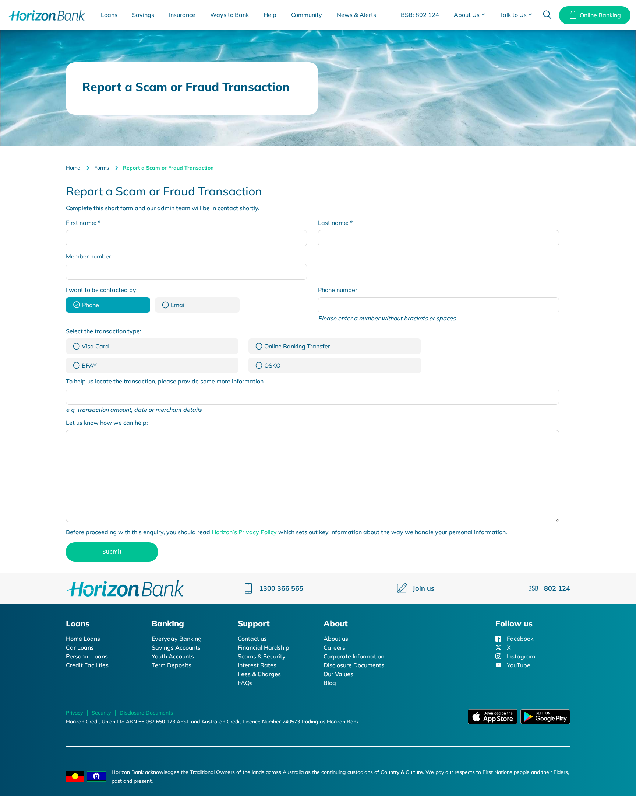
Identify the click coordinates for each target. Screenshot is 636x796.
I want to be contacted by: (102, 289)
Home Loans (83, 638)
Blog (330, 682)
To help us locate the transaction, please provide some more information (165, 381)
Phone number (337, 289)
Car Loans (80, 647)
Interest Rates (257, 665)
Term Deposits (171, 665)
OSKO (272, 365)
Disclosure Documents (354, 665)
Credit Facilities (87, 665)
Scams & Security (262, 656)
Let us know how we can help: (107, 422)
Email (178, 305)
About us (336, 638)
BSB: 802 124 (420, 14)
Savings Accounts (176, 647)
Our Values (338, 674)
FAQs (245, 682)
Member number (88, 256)
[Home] (125, 587)
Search (547, 15)
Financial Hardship (263, 647)
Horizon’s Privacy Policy (244, 532)
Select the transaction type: (103, 331)
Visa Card (95, 346)
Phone (90, 305)
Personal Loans (87, 656)
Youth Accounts (173, 656)
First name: (83, 222)
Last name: (335, 222)
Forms (101, 167)
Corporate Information (354, 656)
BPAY (89, 365)
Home (73, 167)
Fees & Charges (259, 674)
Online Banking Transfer (297, 346)
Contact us (252, 638)
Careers (334, 647)
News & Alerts (356, 14)
